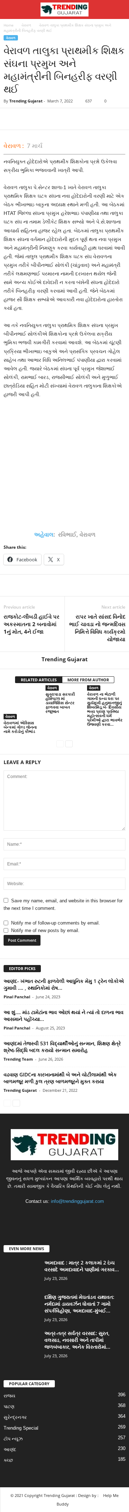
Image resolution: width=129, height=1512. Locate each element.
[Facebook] (11, 119)
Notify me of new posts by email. (45, 930)
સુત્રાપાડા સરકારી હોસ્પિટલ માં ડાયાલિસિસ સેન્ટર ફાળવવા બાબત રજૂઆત (60, 702)
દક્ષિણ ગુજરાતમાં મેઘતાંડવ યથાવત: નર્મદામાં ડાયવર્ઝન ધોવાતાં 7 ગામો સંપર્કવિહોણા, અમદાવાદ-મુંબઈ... (79, 1303)
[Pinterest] (44, 119)
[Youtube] (86, 1215)
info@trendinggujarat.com (77, 1201)
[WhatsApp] (60, 119)
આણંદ (10, 1449)
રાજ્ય (9, 1395)
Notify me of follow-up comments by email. (55, 923)
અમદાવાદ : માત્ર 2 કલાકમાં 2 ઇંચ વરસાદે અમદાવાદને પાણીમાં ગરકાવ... (81, 1266)
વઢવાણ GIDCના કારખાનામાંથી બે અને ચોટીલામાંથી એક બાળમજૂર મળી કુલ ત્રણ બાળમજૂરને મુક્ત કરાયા (60, 1078)
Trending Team (18, 1059)
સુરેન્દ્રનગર (15, 1417)
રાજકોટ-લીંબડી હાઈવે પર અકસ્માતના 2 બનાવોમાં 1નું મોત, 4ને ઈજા (31, 624)
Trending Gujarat (26, 101)
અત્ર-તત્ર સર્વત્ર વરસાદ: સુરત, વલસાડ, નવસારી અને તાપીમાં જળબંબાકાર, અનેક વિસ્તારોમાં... (77, 1340)
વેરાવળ (26, 25)
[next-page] (69, 743)
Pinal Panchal (17, 996)
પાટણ (9, 1406)
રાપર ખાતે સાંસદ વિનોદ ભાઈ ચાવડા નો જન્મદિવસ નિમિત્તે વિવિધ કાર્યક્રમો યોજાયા (97, 628)
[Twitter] (27, 119)
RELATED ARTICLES (39, 679)
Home (9, 25)
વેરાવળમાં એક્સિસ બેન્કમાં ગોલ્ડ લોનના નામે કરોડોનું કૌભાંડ (20, 727)
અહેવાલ (43, 534)
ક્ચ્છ (8, 1460)
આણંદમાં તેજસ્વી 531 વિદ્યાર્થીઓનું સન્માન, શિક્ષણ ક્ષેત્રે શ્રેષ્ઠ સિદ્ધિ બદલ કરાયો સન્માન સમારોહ (62, 1046)
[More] (77, 119)
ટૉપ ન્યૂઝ (13, 1438)
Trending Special (21, 1428)
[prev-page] (60, 743)
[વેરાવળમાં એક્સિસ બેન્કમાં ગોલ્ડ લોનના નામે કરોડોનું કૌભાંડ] (23, 705)
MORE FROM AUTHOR (88, 679)
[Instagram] (58, 1215)
